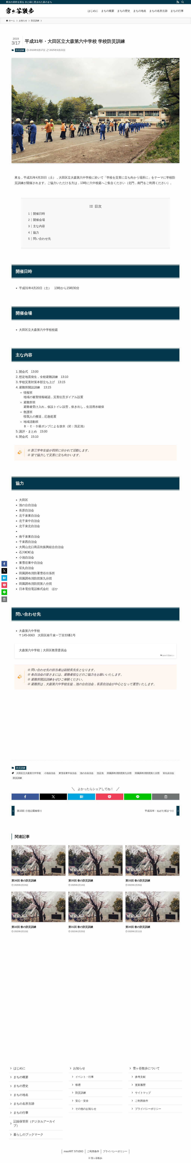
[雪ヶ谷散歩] (20, 11)
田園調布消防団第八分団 (147, 773)
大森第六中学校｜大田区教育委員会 (43, 650)
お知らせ (79, 1068)
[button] (25, 797)
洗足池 (100, 773)
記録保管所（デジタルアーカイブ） (34, 1123)
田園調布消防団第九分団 (119, 773)
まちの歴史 (20, 1085)
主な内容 (39, 226)
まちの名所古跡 (23, 1103)
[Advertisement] (95, 728)
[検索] (182, 2)
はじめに (19, 1068)
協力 (36, 232)
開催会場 (39, 219)
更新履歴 (140, 1084)
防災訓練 (20, 50)
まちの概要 (20, 1077)
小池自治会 (49, 773)
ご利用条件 (141, 1100)
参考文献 (140, 1076)
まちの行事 (20, 1112)
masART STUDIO (73, 1151)
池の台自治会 (86, 773)
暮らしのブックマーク (28, 1134)
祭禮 (78, 1084)
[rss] (177, 2)
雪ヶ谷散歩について (146, 1068)
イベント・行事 (84, 1076)
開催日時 (39, 213)
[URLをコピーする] (165, 797)
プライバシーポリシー (148, 1108)
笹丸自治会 (168, 773)
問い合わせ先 (42, 238)
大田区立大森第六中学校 (28, 773)
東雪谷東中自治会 (68, 773)
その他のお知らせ (85, 1108)
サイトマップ (143, 1092)
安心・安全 (81, 1100)
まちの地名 (20, 1094)
